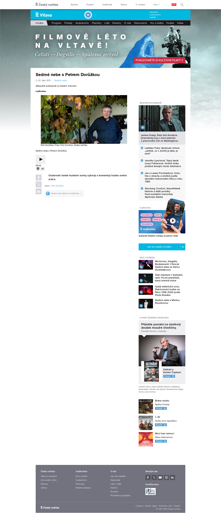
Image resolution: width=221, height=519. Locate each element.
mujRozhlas (107, 5)
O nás (127, 23)
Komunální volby (49, 480)
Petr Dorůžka (66, 145)
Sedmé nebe (60, 80)
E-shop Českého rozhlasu (154, 318)
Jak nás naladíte (118, 476)
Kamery (153, 17)
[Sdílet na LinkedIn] (39, 191)
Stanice (124, 5)
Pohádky (145, 219)
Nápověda (115, 480)
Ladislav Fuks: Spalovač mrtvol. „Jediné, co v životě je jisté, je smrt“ (162, 151)
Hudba (39, 23)
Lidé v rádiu (115, 484)
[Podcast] (38, 169)
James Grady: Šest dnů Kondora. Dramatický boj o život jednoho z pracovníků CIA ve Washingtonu (159, 138)
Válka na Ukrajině (49, 476)
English (177, 506)
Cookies (139, 506)
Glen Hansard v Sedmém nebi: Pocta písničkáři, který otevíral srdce (169, 278)
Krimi (157, 215)
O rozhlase (140, 5)
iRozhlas (74, 5)
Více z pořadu (147, 257)
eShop (44, 488)
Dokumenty (140, 23)
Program (90, 5)
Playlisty (96, 23)
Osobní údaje (151, 506)
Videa (180, 23)
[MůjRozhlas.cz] (41, 91)
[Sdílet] (42, 169)
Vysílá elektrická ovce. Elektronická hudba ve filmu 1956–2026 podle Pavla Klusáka (167, 290)
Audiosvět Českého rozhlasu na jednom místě (158, 236)
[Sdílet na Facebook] (39, 177)
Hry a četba (156, 23)
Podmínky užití (165, 506)
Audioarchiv (155, 15)
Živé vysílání (146, 224)
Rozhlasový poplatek (120, 495)
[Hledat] (181, 4)
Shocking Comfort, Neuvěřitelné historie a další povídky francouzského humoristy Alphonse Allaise (162, 192)
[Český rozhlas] (47, 4)
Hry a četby (146, 215)
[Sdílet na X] (39, 184)
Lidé (106, 23)
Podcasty (80, 484)
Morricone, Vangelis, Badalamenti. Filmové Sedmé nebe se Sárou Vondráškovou (167, 265)
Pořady (68, 23)
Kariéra (113, 488)
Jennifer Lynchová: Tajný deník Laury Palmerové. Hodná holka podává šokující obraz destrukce (163, 163)
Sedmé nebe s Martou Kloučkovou (167, 301)
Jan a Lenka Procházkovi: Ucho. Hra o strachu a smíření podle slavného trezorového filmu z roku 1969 (163, 177)
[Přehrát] (40, 159)
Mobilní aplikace (83, 488)
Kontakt (114, 491)
